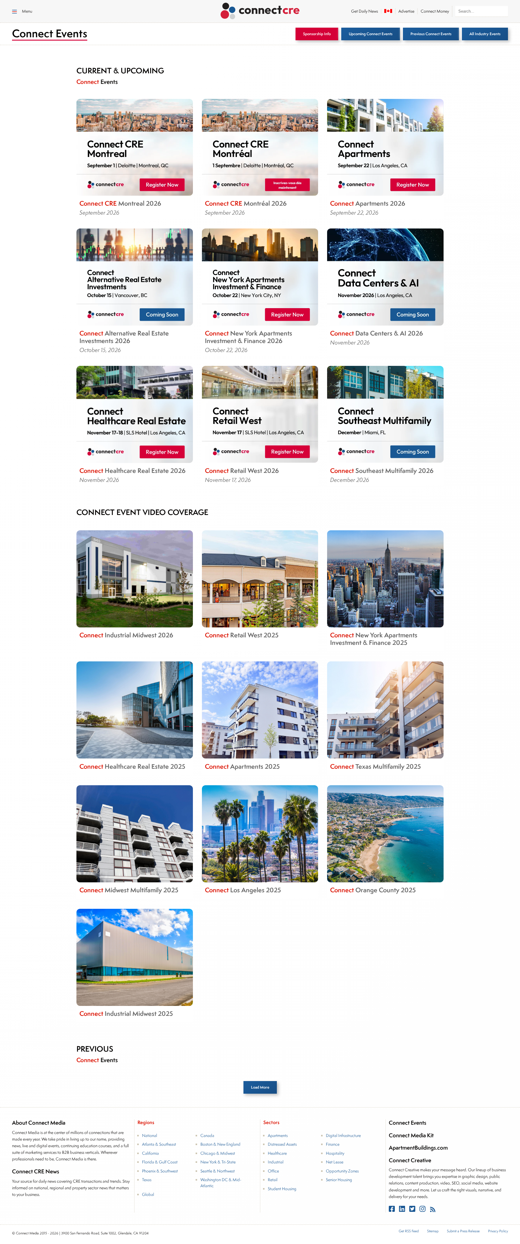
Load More (260, 1087)
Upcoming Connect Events (370, 33)
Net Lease (334, 1162)
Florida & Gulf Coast (160, 1162)
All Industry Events (484, 33)
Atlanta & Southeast (159, 1144)
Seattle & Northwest (217, 1171)
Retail (272, 1179)
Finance (332, 1144)
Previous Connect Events (430, 33)
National (149, 1135)
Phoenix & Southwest (160, 1171)
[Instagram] (423, 1210)
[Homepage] (260, 10)
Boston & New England (220, 1144)
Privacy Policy (498, 1231)
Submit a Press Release (463, 1231)
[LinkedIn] (402, 1210)
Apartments (278, 1135)
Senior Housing (339, 1179)
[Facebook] (392, 1210)
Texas (146, 1179)
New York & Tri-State (218, 1162)
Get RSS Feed (409, 1231)
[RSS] (433, 1210)
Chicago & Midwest (217, 1153)
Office (273, 1171)
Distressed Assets (282, 1144)
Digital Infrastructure (343, 1135)
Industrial (275, 1162)
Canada (207, 1135)
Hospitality (335, 1153)
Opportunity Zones (342, 1171)
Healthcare (277, 1153)
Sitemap (432, 1231)
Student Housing (282, 1188)
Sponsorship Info (317, 33)
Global (148, 1194)
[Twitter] (412, 1210)
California (150, 1153)
